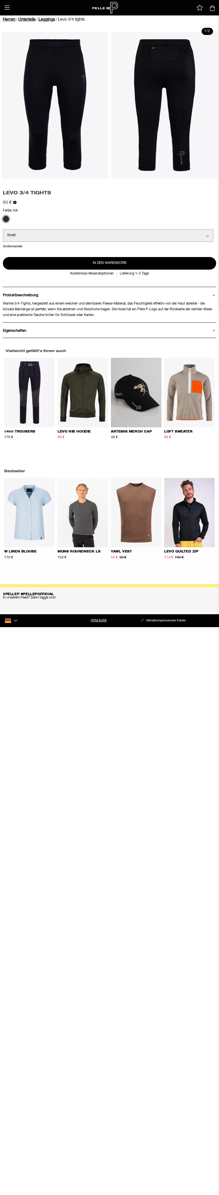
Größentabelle (12, 246)
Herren (9, 19)
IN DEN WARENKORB (109, 263)
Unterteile (27, 19)
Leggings (46, 19)
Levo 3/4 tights (71, 19)
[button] (7, 7)
